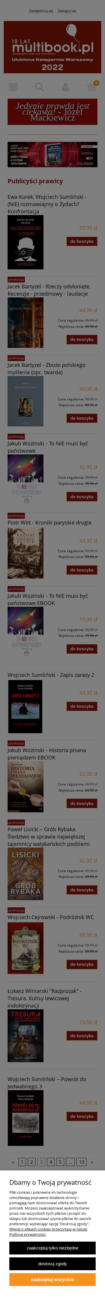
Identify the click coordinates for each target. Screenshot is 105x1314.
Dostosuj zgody (52, 1263)
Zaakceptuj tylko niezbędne (52, 1247)
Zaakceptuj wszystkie (52, 1279)
